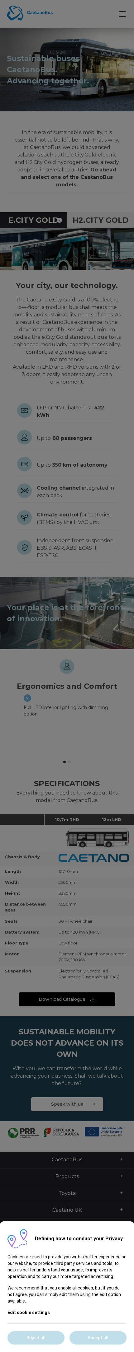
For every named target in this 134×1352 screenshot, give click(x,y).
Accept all (98, 1337)
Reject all (36, 1337)
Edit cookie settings (28, 1312)
